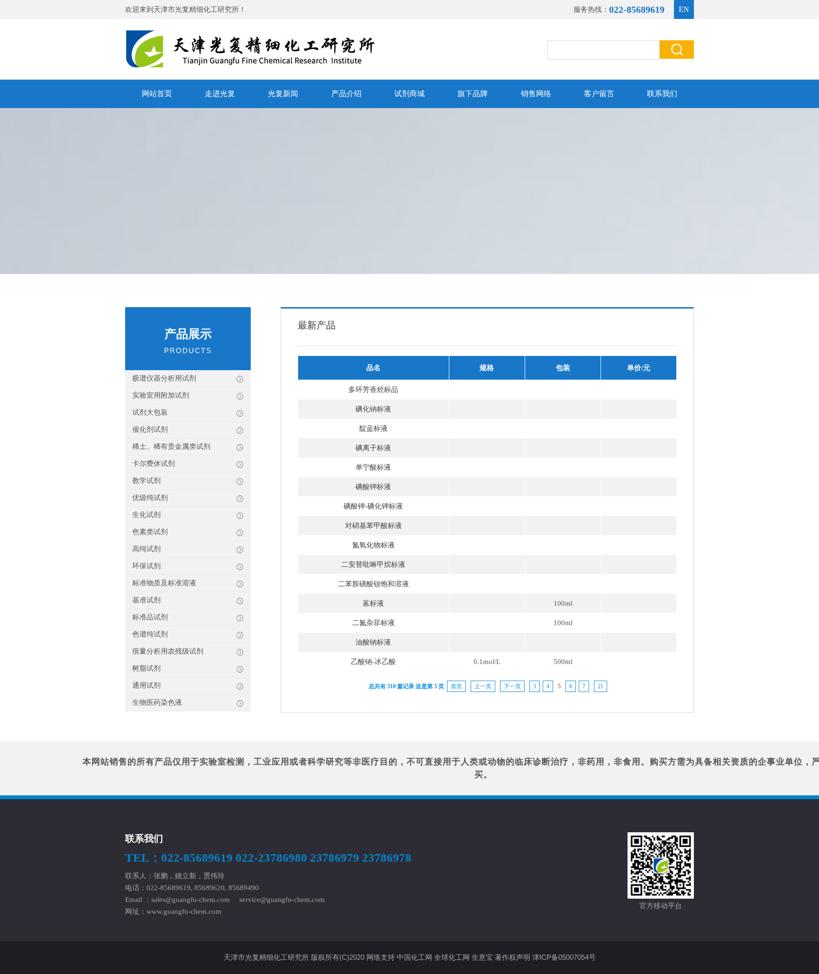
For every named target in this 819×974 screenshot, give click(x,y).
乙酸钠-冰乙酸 (373, 661)
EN (684, 9)
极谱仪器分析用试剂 (164, 378)
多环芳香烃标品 (373, 389)
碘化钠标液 (373, 409)
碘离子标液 (373, 448)
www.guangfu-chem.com (183, 911)
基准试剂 (146, 600)
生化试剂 (146, 515)
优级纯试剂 (150, 497)
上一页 (482, 686)
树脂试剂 (146, 668)
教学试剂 (146, 480)
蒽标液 (373, 603)
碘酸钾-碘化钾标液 (373, 506)
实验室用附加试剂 (160, 395)
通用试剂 (146, 685)
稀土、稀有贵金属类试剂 (171, 446)
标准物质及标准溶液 (164, 583)
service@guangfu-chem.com (282, 899)
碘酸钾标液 (373, 487)
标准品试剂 (150, 617)
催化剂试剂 (150, 429)
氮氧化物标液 (373, 545)
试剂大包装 (150, 412)
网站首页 (157, 94)
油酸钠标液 (373, 642)
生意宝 (482, 957)
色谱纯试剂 (150, 634)
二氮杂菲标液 (373, 623)
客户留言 (599, 94)
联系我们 (662, 94)
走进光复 (220, 94)
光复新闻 (283, 94)
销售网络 (536, 94)
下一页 (512, 686)
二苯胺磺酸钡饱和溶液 (373, 584)
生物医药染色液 (157, 702)
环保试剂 (146, 566)
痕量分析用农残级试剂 (167, 651)
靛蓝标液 (373, 428)
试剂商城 (409, 94)
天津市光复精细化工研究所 (196, 9)
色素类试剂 (150, 532)
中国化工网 (414, 957)
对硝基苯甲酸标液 (373, 525)
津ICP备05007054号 (564, 957)
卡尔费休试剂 (153, 463)
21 (600, 686)
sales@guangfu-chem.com (190, 899)
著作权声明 (512, 957)
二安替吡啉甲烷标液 (373, 564)
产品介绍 (346, 94)
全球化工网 (452, 957)
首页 (456, 686)
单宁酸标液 (373, 467)
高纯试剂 (146, 549)
